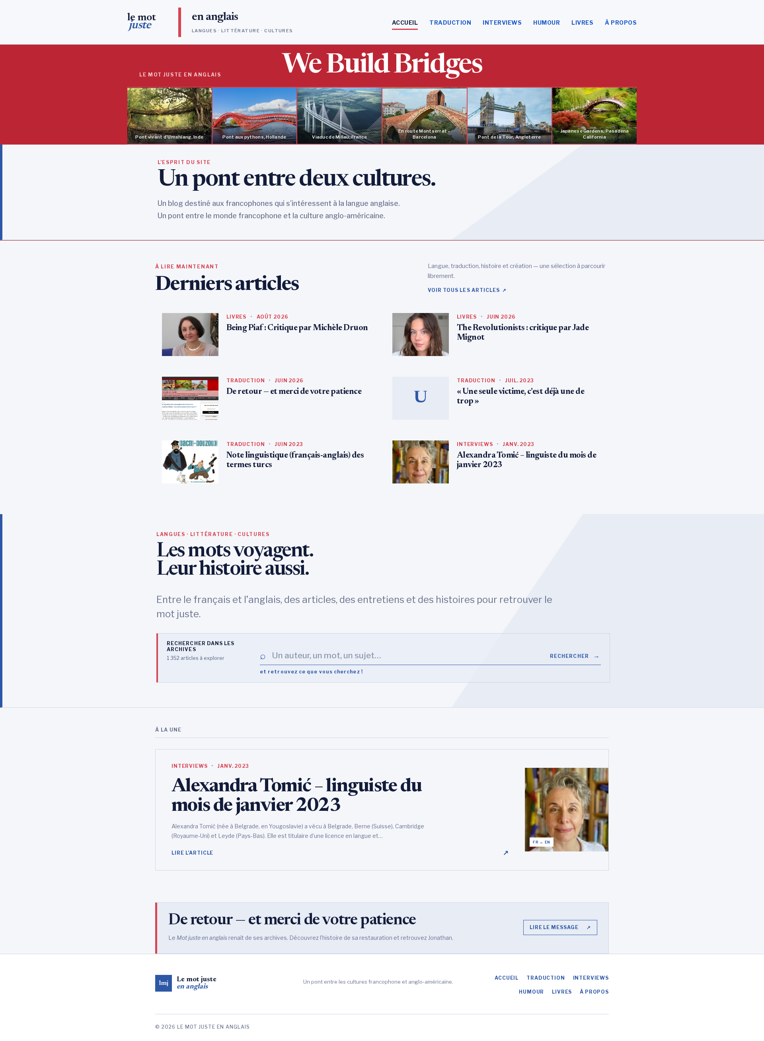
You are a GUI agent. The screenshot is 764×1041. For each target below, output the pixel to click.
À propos (621, 22)
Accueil (405, 22)
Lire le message (560, 927)
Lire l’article (340, 853)
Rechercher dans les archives (201, 646)
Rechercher (575, 655)
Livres (582, 22)
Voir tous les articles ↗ (467, 290)
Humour (546, 22)
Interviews (502, 22)
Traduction (450, 22)
